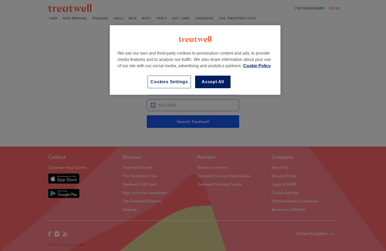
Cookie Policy (257, 66)
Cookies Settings (169, 82)
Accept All (213, 82)
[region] (195, 60)
